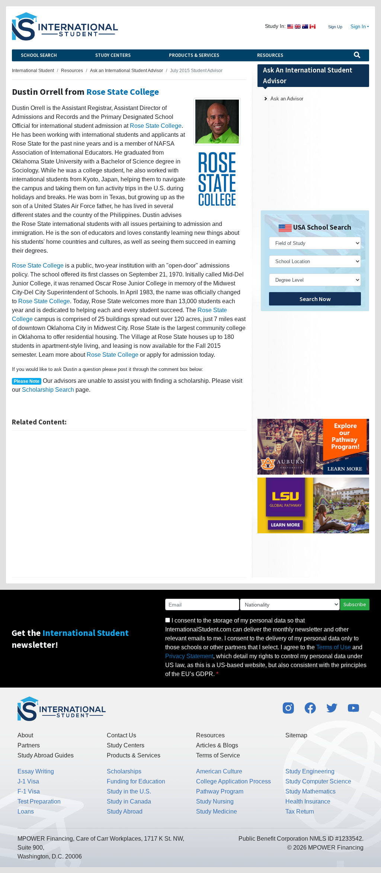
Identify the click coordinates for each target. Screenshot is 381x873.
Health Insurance (307, 801)
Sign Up (335, 27)
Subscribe (354, 604)
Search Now (315, 299)
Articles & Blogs (217, 745)
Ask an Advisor (286, 98)
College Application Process (233, 781)
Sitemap (296, 735)
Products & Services (194, 55)
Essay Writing (35, 771)
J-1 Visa (28, 781)
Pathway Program (219, 791)
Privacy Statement (189, 656)
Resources (270, 55)
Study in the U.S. (129, 791)
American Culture (219, 771)
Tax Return (299, 811)
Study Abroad (125, 811)
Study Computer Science (318, 781)
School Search (39, 55)
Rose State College (122, 91)
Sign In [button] (358, 26)
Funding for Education (136, 781)
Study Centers (113, 55)
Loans (25, 811)
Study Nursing (215, 801)
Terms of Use (333, 647)
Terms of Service (218, 755)
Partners (28, 745)
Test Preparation (39, 801)
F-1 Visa (28, 791)
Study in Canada (129, 801)
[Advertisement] (129, 504)
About (25, 735)
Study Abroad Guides (45, 755)
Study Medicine (216, 811)
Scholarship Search (48, 390)
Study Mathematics (310, 791)
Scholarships (124, 771)
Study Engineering (309, 771)
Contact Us (121, 735)
